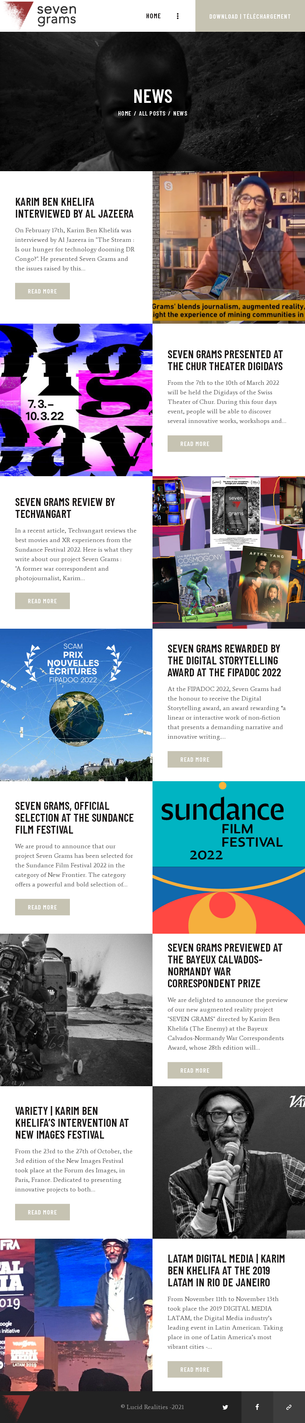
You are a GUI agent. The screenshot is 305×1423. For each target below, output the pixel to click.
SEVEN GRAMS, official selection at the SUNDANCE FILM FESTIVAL (74, 818)
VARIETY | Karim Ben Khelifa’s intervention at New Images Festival (72, 1123)
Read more (42, 291)
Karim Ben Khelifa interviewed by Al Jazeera (74, 208)
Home (124, 113)
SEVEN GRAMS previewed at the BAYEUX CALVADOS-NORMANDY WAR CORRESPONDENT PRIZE (225, 965)
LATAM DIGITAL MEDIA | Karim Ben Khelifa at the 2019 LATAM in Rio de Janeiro (226, 1270)
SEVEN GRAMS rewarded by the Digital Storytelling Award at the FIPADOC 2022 (224, 660)
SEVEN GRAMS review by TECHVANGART (65, 508)
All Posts (152, 113)
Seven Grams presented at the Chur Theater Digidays (225, 360)
